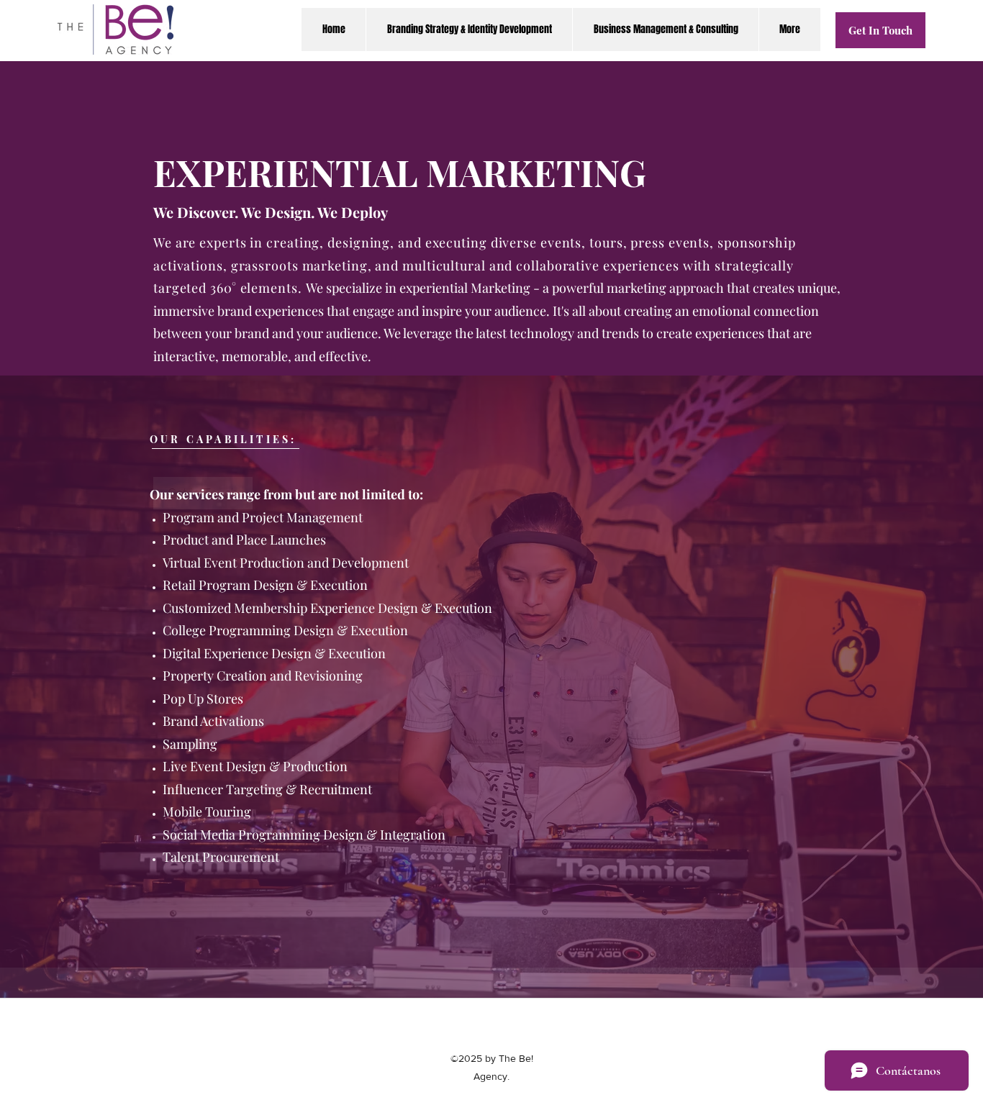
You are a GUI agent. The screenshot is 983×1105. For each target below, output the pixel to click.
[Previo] (77, 686)
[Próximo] (905, 686)
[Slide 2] (492, 969)
